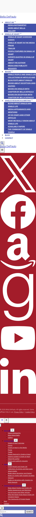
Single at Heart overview (20, 37)
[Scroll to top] (2, 420)
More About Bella (16, 28)
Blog (7, 135)
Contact (9, 138)
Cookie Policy (30, 412)
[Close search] (2, 508)
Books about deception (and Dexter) (22, 84)
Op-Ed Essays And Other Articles (19, 116)
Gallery (12, 31)
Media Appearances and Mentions (19, 110)
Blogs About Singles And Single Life (20, 104)
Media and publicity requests (17, 67)
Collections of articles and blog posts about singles (21, 78)
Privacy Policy (19, 412)
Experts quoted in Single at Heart (21, 58)
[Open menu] (2, 150)
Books (6, 464)
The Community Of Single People (20, 130)
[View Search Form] (2, 143)
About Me (7, 431)
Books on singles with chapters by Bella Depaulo (21, 90)
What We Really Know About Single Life (21, 122)
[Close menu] (0, 425)
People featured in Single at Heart (21, 52)
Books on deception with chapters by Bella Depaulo (21, 96)
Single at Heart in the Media (21, 43)
